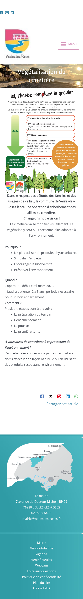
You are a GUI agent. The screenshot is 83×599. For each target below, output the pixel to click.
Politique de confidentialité (41, 577)
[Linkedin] (68, 396)
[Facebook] (1, 12)
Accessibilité (41, 588)
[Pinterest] (59, 396)
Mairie (41, 543)
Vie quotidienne (41, 548)
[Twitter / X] (51, 396)
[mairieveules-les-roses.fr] (7, 12)
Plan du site (41, 583)
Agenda (41, 554)
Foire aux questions (41, 571)
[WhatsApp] (76, 396)
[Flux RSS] (12, 12)
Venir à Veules (41, 560)
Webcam (41, 565)
